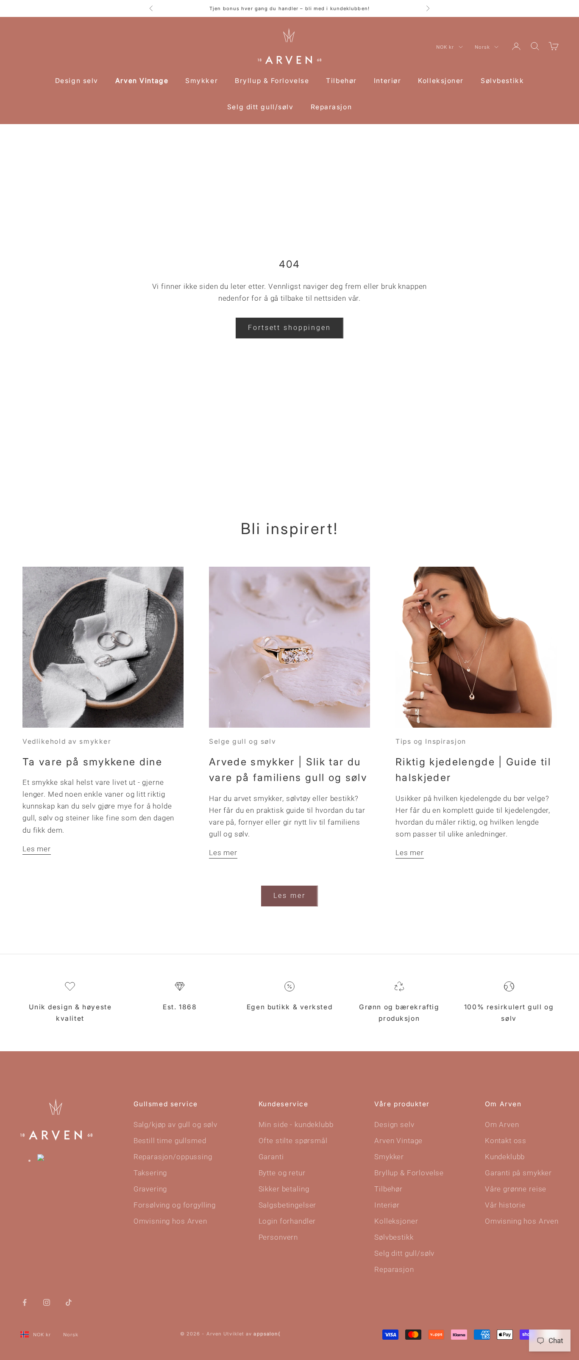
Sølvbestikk (502, 81)
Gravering (150, 1189)
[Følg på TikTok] (68, 1301)
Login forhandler (287, 1221)
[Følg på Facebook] (24, 1301)
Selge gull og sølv (242, 741)
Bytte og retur (282, 1173)
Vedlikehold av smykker (66, 741)
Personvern (278, 1237)
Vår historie (505, 1205)
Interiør (387, 81)
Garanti (271, 1156)
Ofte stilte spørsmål (293, 1140)
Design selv (76, 81)
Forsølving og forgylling (175, 1205)
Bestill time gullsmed (170, 1140)
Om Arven (502, 1124)
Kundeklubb (505, 1156)
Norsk (482, 47)
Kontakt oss (505, 1140)
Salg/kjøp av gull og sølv (175, 1124)
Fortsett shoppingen (289, 328)
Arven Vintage (141, 81)
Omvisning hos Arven (170, 1221)
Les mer (36, 849)
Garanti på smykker (518, 1173)
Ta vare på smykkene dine (92, 762)
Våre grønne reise (515, 1189)
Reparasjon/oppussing (173, 1156)
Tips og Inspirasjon (430, 741)
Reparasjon (331, 107)
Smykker (201, 81)
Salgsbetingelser (288, 1205)
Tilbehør (341, 81)
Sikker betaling (284, 1189)
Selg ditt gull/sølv (260, 107)
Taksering (150, 1173)
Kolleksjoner (441, 81)
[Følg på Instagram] (46, 1301)
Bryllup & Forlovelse (272, 81)
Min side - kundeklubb (296, 1124)
